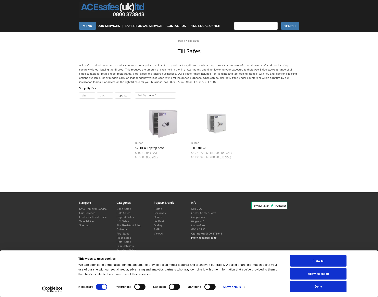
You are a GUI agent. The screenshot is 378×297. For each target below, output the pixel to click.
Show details (232, 287)
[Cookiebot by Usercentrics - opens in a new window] (52, 289)
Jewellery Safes (126, 250)
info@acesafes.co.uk (204, 237)
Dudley (158, 225)
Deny (318, 286)
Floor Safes (124, 237)
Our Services (87, 212)
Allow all (318, 260)
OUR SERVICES (108, 26)
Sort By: (142, 95)
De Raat (159, 221)
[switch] (139, 287)
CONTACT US (176, 26)
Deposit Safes (125, 217)
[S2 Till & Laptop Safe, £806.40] (161, 123)
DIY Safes (123, 221)
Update (123, 95)
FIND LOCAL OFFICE (205, 26)
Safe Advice (86, 221)
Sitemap (84, 225)
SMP (157, 229)
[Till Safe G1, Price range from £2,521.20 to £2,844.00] (217, 123)
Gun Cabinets (125, 246)
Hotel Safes (124, 241)
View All (158, 233)
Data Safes (123, 212)
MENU (87, 26)
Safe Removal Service (93, 208)
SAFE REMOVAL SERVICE (143, 26)
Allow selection (318, 273)
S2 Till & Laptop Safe (149, 148)
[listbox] (162, 95)
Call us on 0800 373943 (206, 233)
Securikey (160, 212)
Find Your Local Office (93, 217)
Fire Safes (123, 233)
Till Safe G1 (199, 148)
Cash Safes (124, 208)
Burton (158, 208)
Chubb (158, 217)
